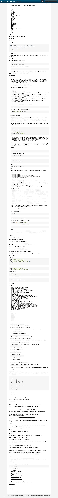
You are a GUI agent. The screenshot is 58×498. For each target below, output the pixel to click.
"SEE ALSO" (43, 81)
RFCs (13, 25)
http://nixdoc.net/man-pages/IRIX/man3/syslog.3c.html (26, 412)
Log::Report (11, 399)
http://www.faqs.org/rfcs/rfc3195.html (26, 427)
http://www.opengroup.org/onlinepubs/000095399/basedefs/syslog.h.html (33, 404)
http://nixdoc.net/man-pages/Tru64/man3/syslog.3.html (26, 418)
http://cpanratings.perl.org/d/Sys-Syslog (16, 479)
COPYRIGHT (13, 31)
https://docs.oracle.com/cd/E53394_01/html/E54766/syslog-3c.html (29, 409)
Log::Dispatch (11, 397)
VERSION (12, 10)
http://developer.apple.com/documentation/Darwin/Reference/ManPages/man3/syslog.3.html (33, 411)
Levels (13, 19)
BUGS (12, 29)
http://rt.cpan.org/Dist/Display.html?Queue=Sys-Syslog (18, 481)
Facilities (13, 18)
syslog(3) (10, 403)
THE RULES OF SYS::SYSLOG (15, 15)
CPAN (15, 3)
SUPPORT (12, 30)
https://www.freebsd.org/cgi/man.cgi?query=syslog (27, 407)
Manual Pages (14, 24)
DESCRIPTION (13, 12)
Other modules (14, 23)
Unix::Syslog (26, 450)
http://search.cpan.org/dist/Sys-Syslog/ (16, 475)
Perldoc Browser (5, 1)
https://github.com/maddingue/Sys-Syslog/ (27, 482)
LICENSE (12, 32)
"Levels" (19, 144)
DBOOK (20, 495)
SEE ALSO (12, 22)
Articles (13, 26)
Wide (42, 1)
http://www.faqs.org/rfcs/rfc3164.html (25, 425)
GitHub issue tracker (29, 495)
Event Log (13, 27)
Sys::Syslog (11, 3)
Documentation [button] (18, 1)
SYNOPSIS (12, 11)
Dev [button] (14, 1)
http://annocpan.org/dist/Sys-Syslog (16, 477)
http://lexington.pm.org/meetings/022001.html (21, 431)
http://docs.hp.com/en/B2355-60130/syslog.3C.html (27, 417)
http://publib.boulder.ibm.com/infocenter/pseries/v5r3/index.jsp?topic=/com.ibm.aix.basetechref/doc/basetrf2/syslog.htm (23, 415)
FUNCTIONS (12, 14)
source (14, 3)
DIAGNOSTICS (13, 20)
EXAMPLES (12, 16)
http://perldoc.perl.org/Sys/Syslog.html (16, 471)
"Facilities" (42, 80)
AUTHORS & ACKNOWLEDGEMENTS (16, 28)
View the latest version (32, 5)
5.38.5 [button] (11, 1)
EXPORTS (12, 13)
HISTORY (12, 21)
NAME (12, 9)
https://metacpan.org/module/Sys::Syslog (17, 473)
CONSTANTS (13, 17)
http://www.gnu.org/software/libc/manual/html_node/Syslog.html (30, 406)
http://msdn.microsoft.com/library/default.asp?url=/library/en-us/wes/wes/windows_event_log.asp (29, 435)
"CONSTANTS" (17, 72)
